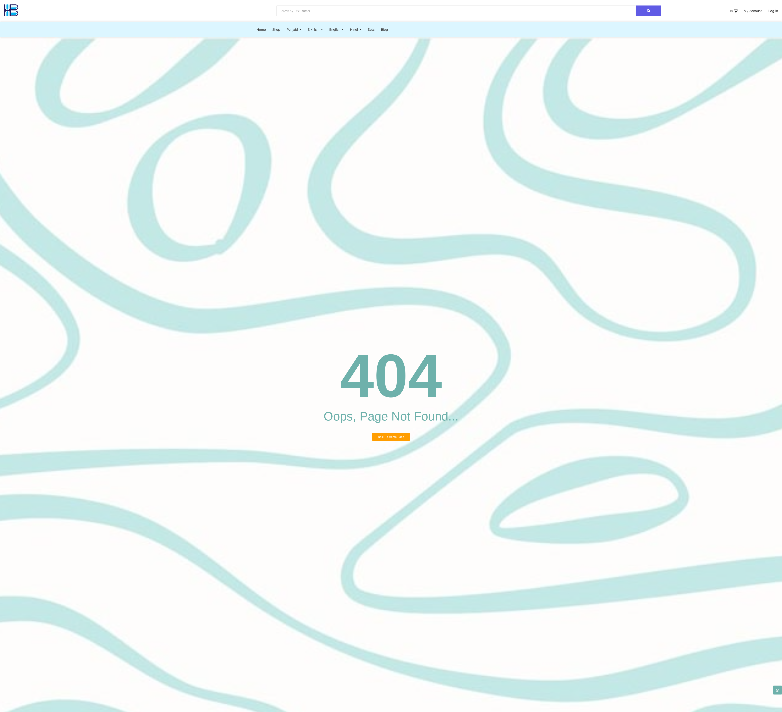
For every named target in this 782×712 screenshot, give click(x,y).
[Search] (648, 10)
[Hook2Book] (11, 10)
